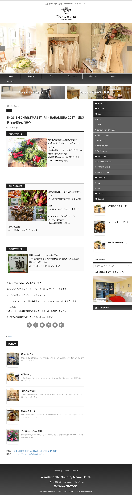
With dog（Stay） (104, 135)
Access (113, 76)
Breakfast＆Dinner (104, 162)
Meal (99, 125)
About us (93, 76)
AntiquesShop (102, 146)
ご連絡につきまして (117, 206)
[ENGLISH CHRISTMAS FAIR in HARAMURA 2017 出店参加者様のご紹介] (48, 325)
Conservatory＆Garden (106, 130)
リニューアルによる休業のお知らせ (29, 454)
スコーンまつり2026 (118, 222)
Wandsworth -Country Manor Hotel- (66, 477)
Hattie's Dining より (117, 242)
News (99, 183)
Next (129, 48)
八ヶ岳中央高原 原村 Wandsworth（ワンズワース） (66, 482)
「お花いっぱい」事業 (31, 431)
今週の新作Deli (28, 390)
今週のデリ (26, 374)
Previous (2, 48)
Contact (10, 81)
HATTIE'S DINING (103, 167)
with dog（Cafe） (104, 172)
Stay (51, 76)
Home (10, 76)
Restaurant (72, 76)
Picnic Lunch (102, 151)
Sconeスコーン (28, 411)
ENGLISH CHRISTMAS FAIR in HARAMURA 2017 (35, 451)
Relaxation (101, 140)
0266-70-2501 (67, 486)
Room (99, 119)
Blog (11, 336)
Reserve (31, 76)
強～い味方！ (27, 354)
